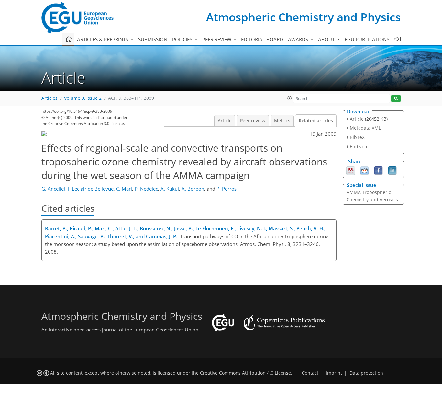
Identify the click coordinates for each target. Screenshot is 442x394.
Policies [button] (182, 39)
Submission (152, 39)
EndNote (359, 147)
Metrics (282, 120)
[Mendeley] (350, 170)
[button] (289, 98)
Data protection (366, 373)
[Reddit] (364, 170)
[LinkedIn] (392, 170)
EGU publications (367, 39)
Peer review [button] (217, 39)
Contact (310, 373)
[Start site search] (396, 98)
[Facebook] (378, 170)
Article (225, 120)
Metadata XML (365, 128)
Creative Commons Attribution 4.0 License (245, 373)
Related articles (316, 120)
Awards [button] (298, 39)
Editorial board (262, 39)
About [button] (327, 39)
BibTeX (357, 137)
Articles (49, 98)
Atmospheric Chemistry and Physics (303, 17)
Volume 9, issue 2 (83, 98)
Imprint (334, 373)
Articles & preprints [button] (103, 39)
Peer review (252, 120)
